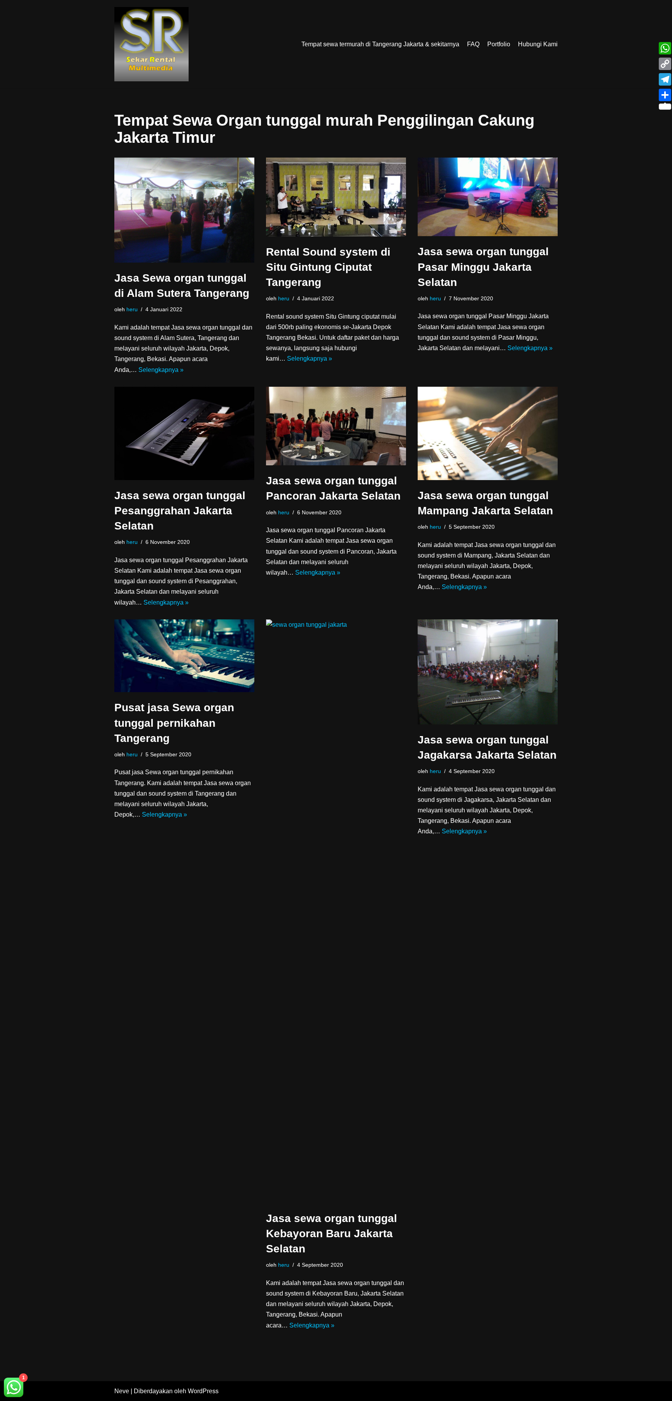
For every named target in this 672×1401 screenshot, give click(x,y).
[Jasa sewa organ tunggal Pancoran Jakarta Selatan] (336, 426)
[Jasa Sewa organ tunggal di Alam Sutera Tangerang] (184, 210)
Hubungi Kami (538, 44)
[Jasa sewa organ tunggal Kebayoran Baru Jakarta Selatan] (336, 911)
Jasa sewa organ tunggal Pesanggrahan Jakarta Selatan (179, 510)
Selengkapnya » (161, 369)
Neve (121, 1391)
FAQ (473, 44)
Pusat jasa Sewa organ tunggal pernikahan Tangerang (174, 722)
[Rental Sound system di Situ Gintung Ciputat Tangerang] (336, 197)
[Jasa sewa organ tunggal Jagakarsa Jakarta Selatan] (488, 671)
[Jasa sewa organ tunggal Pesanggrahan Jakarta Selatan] (184, 433)
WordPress (203, 1391)
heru (132, 309)
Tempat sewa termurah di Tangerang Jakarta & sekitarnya (380, 44)
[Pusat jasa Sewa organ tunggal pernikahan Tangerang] (184, 656)
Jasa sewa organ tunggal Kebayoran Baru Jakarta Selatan (331, 1233)
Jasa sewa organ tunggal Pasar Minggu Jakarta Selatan (483, 266)
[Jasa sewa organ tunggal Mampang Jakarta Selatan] (488, 433)
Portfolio (498, 44)
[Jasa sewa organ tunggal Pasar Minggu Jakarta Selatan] (488, 197)
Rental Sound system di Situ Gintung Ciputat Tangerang (328, 267)
